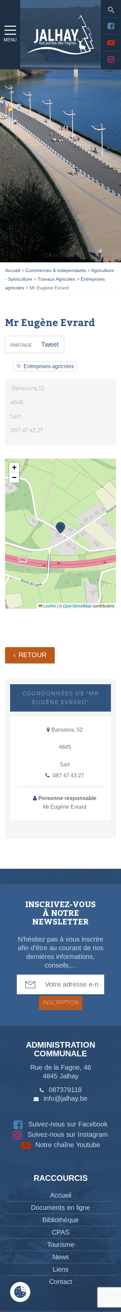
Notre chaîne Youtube (66, 1144)
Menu (10, 39)
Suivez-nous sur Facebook (67, 1124)
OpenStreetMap (77, 605)
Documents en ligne (60, 1207)
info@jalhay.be (65, 1098)
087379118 (65, 1089)
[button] (60, 528)
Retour (32, 655)
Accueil (60, 1195)
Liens (61, 1269)
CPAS (60, 1232)
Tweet (50, 344)
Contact (60, 1281)
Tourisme (60, 1244)
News (60, 1257)
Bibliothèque (60, 1220)
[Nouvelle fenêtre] (111, 26)
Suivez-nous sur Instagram (67, 1134)
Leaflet (49, 605)
